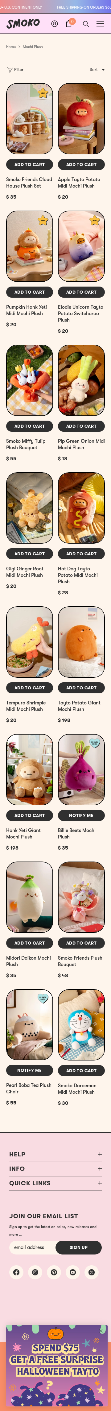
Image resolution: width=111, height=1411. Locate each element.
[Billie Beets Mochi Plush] (81, 770)
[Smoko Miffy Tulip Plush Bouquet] (29, 380)
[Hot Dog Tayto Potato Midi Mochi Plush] (81, 508)
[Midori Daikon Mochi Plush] (29, 897)
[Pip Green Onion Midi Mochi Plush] (81, 380)
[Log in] (55, 24)
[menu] (100, 23)
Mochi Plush (33, 47)
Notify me (81, 815)
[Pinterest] (54, 1272)
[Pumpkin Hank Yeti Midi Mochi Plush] (29, 246)
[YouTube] (73, 1272)
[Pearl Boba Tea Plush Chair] (29, 1025)
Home (11, 47)
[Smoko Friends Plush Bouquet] (81, 897)
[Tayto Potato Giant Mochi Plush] (81, 642)
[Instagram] (35, 1272)
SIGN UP (79, 1247)
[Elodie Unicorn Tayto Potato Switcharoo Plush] (81, 246)
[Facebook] (16, 1272)
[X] (91, 1272)
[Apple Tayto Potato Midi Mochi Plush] (81, 119)
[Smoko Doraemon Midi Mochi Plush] (81, 1025)
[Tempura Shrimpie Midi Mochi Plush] (29, 642)
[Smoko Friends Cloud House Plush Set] (29, 119)
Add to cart (29, 164)
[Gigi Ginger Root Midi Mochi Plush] (29, 508)
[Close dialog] (101, 1331)
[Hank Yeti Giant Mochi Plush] (29, 770)
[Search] (86, 24)
